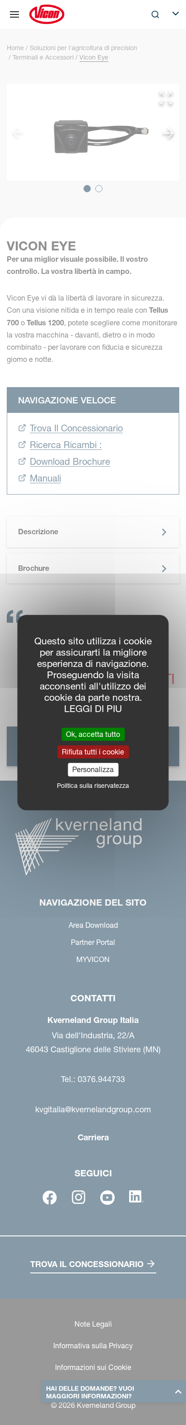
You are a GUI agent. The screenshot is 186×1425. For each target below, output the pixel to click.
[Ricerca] (149, 51)
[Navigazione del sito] (14, 14)
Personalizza (93, 769)
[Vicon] (47, 14)
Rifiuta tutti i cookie (93, 751)
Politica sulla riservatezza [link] (93, 785)
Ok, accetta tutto (93, 734)
